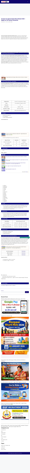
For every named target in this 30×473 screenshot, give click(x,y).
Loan (2, 438)
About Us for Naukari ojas (5, 445)
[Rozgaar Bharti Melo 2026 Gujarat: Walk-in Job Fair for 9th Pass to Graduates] (15, 338)
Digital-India (3, 432)
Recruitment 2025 (4, 439)
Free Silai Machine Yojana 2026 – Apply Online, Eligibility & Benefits (13, 382)
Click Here (23, 251)
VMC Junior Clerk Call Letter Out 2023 (8, 276)
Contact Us (3, 446)
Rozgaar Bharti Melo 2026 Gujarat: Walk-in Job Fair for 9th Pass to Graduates (16, 77)
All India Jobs (3, 429)
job (1, 435)
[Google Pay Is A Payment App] (15, 307)
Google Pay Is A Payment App (6, 315)
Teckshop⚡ (26, 171)
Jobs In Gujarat (3, 436)
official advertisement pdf (24, 57)
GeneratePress (19, 453)
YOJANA (2, 441)
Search (2, 290)
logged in (7, 285)
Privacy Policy (3, 449)
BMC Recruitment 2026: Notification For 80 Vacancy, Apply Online (13, 298)
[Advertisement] (15, 9)
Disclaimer (3, 448)
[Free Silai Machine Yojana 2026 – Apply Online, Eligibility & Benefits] (15, 371)
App (1, 431)
